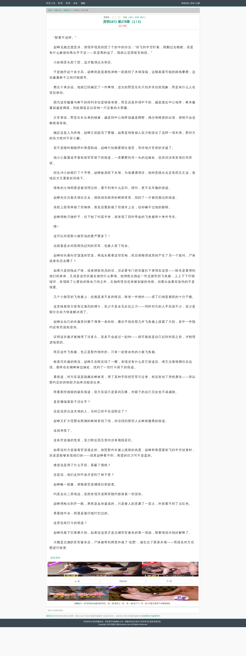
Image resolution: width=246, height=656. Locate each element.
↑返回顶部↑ (55, 558)
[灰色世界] (119, 17)
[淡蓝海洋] (113, 17)
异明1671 (67, 10)
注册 (198, 3)
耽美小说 (50, 3)
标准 (137, 17)
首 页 (60, 3)
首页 (50, 10)
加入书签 (123, 26)
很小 (132, 17)
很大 (142, 17)
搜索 (83, 3)
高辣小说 (57, 10)
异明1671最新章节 (152, 616)
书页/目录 (123, 581)
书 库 (68, 3)
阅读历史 (185, 3)
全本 (75, 3)
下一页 (169, 581)
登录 (192, 3)
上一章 (77, 581)
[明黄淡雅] (116, 17)
